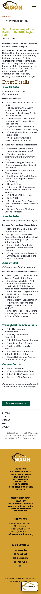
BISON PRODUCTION (20, 472)
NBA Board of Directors (20, 504)
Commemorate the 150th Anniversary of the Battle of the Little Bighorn (19, 45)
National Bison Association (12, 5)
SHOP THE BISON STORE (21, 487)
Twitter (20, 566)
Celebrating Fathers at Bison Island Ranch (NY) (13, 436)
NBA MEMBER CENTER (20, 474)
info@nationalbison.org (20, 534)
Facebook (22, 554)
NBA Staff (20, 501)
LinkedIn (22, 550)
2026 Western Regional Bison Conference (30, 436)
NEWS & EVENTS (21, 477)
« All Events (7, 16)
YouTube (22, 562)
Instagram (22, 558)
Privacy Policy (27, 581)
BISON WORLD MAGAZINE (20, 480)
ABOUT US (20, 469)
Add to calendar (16, 403)
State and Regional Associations (20, 510)
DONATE (20, 490)
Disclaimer (13, 581)
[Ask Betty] (29, 586)
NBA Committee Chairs (20, 506)
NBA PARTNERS (20, 484)
